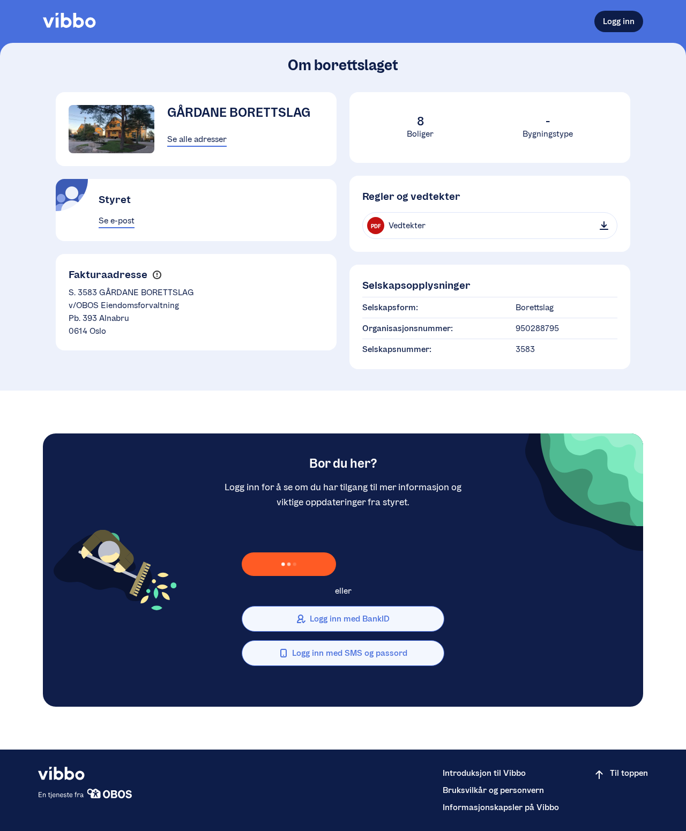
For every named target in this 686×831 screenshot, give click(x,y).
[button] (157, 275)
